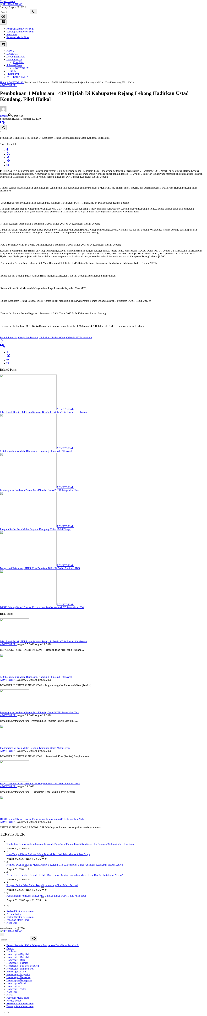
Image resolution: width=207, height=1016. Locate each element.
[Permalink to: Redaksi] (3, 111)
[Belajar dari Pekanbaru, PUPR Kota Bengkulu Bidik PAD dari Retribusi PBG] (28, 565)
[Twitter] (8, 154)
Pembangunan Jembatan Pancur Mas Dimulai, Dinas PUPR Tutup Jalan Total (39, 490)
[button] (34, 11)
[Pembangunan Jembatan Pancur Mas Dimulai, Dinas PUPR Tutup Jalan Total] (28, 487)
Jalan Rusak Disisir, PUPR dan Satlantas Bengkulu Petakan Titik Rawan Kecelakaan (43, 412)
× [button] (2, 934)
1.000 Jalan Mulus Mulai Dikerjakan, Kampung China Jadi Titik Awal (36, 451)
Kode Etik (11, 34)
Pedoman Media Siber (17, 37)
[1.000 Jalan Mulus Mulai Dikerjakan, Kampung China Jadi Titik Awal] (28, 448)
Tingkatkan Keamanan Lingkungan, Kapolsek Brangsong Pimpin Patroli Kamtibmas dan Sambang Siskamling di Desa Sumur (70, 844)
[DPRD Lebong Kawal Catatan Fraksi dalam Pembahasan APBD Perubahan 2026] (28, 604)
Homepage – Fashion (17, 962)
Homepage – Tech (15, 986)
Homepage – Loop (16, 971)
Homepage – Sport (16, 983)
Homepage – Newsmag (18, 977)
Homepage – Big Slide (18, 954)
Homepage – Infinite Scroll (20, 968)
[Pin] (8, 162)
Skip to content (7, 1)
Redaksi (4, 115)
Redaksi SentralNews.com (19, 28)
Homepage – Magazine (18, 974)
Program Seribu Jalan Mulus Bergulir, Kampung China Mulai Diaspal (35, 529)
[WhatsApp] (7, 165)
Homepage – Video (16, 989)
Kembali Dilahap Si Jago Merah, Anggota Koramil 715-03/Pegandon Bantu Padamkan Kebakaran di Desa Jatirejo (64, 864)
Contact (10, 948)
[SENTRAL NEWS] (11, 4)
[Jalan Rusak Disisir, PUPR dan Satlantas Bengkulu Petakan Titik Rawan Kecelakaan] (28, 409)
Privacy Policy (13, 914)
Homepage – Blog (15, 960)
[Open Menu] (3, 22)
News (9, 994)
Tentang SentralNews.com (19, 31)
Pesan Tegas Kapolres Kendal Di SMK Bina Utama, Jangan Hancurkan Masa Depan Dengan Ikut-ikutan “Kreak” (64, 875)
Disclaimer (11, 951)
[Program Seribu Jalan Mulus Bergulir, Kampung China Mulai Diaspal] (28, 526)
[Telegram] (7, 157)
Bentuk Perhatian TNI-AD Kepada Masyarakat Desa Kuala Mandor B (42, 945)
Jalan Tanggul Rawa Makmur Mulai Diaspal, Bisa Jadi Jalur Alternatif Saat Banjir (48, 854)
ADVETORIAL (8, 85)
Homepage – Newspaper (19, 980)
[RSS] (7, 905)
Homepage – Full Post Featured (22, 965)
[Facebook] (7, 150)
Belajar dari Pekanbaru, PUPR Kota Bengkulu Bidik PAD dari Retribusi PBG (40, 568)
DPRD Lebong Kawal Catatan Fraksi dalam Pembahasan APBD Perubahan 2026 (42, 607)
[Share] (3, 127)
